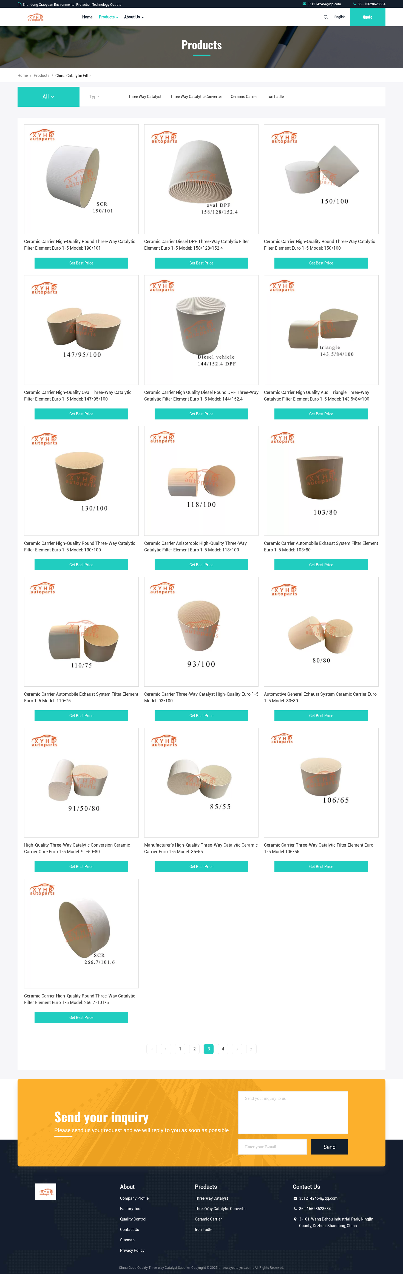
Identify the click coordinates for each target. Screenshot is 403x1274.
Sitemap (127, 1240)
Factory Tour (131, 1209)
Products (107, 17)
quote (367, 17)
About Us (132, 17)
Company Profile (134, 1198)
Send (329, 1146)
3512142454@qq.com (325, 4)
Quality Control (133, 1219)
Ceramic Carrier (244, 96)
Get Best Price (81, 263)
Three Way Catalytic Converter (196, 96)
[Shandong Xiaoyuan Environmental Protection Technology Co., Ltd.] (35, 17)
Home (87, 17)
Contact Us (129, 1229)
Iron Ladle (275, 96)
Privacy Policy (132, 1250)
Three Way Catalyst (144, 96)
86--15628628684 (371, 4)
